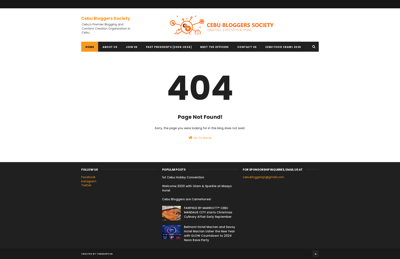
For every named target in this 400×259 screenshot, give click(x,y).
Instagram (88, 181)
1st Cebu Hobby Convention (183, 177)
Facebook (88, 177)
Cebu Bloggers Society (105, 18)
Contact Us (247, 47)
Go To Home (202, 138)
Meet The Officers (214, 47)
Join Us (132, 47)
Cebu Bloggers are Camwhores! (186, 199)
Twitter (86, 185)
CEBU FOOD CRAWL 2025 (283, 47)
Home (89, 47)
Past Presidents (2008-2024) (169, 47)
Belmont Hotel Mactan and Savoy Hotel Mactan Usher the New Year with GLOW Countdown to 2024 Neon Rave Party (209, 233)
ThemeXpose (105, 253)
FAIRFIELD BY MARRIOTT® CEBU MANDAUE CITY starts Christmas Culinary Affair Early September (208, 212)
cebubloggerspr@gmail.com (263, 177)
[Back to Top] (315, 254)
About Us (109, 47)
